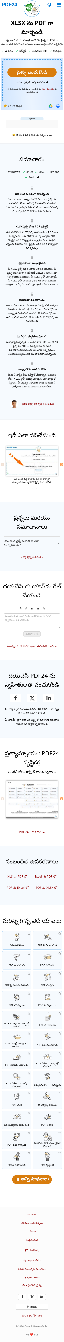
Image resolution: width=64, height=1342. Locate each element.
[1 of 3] (28, 488)
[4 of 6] (34, 823)
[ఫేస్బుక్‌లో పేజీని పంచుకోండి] (15, 698)
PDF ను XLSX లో (46, 887)
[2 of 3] (32, 488)
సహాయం (32, 1231)
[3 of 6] (30, 823)
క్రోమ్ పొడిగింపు (32, 1250)
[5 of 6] (38, 823)
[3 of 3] (36, 488)
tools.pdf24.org (32, 1315)
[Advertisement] (32, 124)
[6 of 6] (42, 823)
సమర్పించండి (32, 633)
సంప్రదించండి (32, 1239)
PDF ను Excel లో (18, 887)
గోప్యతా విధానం (32, 1277)
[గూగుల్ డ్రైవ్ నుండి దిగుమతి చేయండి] (50, 106)
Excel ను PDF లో (45, 876)
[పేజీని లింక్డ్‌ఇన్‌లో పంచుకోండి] (48, 698)
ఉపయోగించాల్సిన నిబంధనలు (32, 1269)
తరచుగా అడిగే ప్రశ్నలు (32, 1222)
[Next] (61, 464)
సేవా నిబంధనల (49, 88)
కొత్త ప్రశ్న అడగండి (32, 557)
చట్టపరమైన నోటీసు (32, 1260)
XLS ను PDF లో (17, 876)
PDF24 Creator (30, 832)
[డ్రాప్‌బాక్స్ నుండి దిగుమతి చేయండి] (58, 106)
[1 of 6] (21, 823)
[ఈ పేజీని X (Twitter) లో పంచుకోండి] (32, 698)
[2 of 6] (26, 823)
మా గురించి (32, 1214)
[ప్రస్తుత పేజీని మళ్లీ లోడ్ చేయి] (32, 8)
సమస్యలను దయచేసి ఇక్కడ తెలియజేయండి (30, 646)
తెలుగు (34, 1306)
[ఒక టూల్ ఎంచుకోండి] (58, 4)
